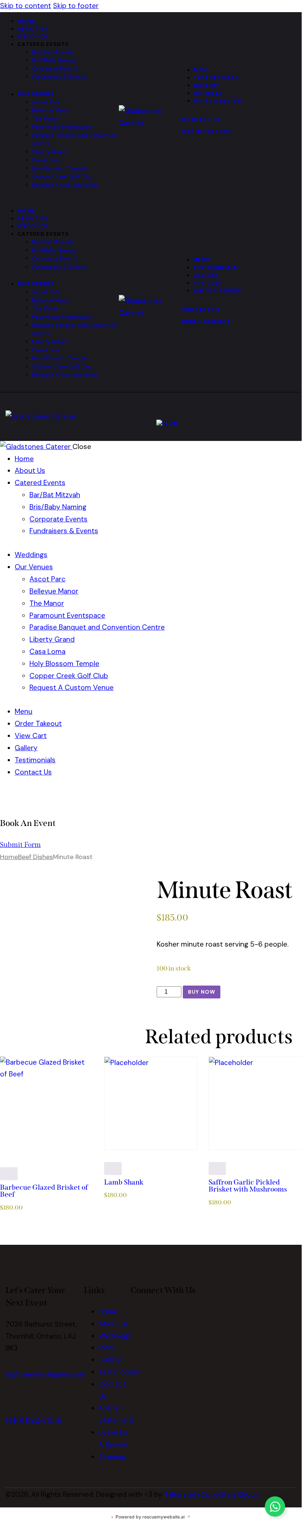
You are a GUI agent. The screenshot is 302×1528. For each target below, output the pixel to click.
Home (9, 856)
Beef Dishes (35, 856)
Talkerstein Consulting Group (211, 1494)
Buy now (202, 992)
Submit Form (20, 844)
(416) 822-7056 (34, 1420)
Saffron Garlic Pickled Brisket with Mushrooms (248, 1186)
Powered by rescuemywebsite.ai (151, 1517)
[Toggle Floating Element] (275, 1506)
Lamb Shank (123, 1182)
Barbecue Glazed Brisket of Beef (44, 1191)
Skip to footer (76, 5)
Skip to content (25, 5)
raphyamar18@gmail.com (46, 1374)
